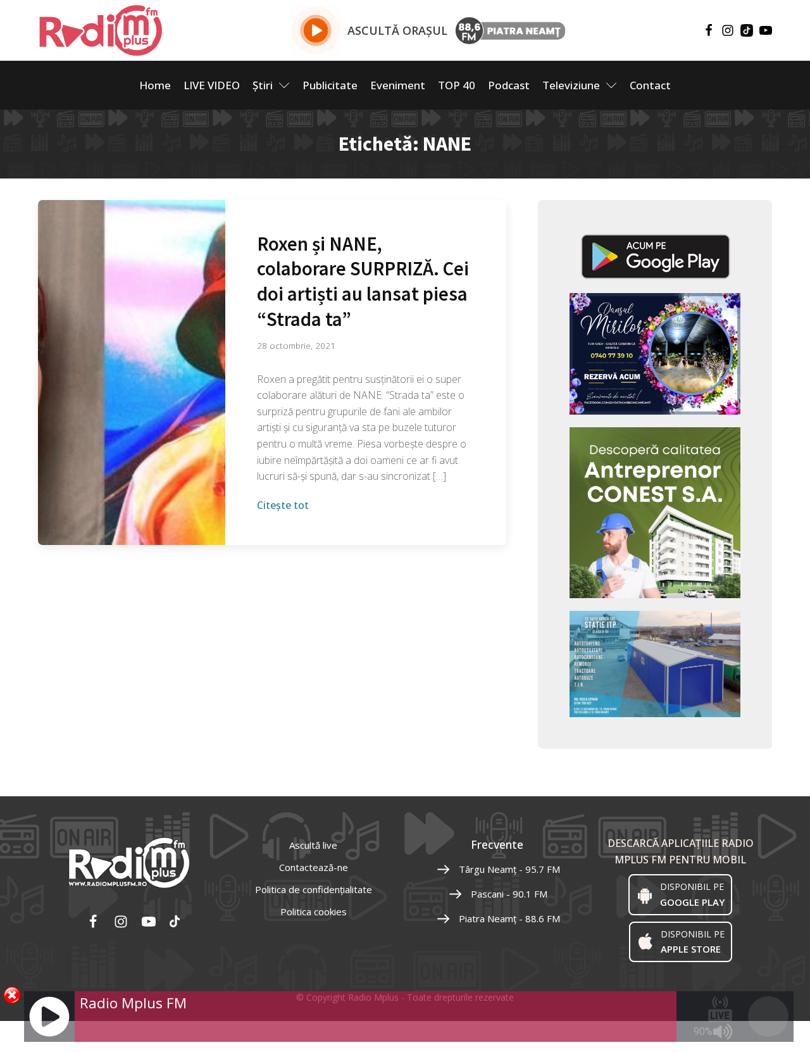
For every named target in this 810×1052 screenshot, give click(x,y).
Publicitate (330, 85)
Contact (650, 85)
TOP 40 (456, 85)
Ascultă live (313, 845)
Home (155, 85)
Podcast (509, 85)
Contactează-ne (313, 867)
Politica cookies (313, 911)
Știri (262, 85)
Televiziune (571, 85)
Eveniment (397, 85)
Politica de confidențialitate (313, 889)
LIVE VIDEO (212, 85)
